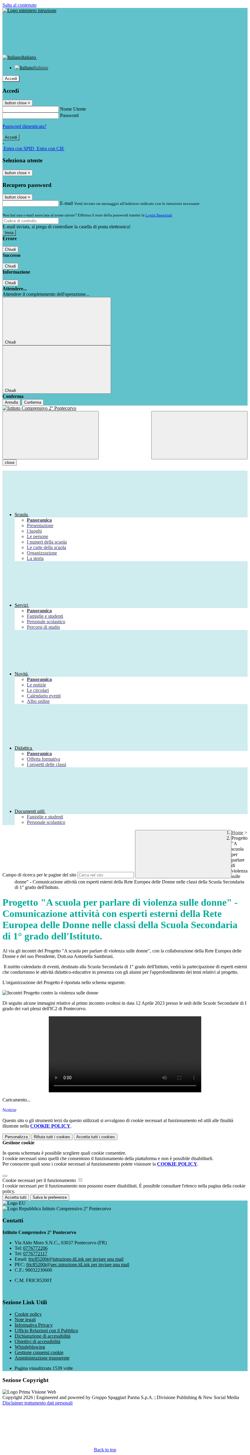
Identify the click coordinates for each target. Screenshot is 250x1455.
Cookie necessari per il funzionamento (39, 1180)
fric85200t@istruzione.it (75, 1259)
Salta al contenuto (19, 5)
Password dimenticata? (24, 126)
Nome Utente (73, 109)
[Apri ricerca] (199, 435)
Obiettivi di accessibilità (37, 1341)
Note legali (25, 1319)
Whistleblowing (30, 1347)
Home (237, 832)
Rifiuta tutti (52, 1137)
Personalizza (16, 1137)
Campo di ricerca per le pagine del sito (39, 874)
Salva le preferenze (50, 1197)
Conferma (32, 402)
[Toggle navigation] (50, 435)
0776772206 (35, 1248)
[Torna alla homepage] (125, 408)
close (9, 462)
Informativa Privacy (34, 1325)
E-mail (66, 203)
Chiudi (10, 249)
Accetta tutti (95, 1137)
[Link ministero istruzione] (29, 10)
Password (69, 115)
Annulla (11, 402)
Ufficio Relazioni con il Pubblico (46, 1330)
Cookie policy (28, 1314)
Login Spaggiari (158, 215)
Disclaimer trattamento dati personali (37, 1402)
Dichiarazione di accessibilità (42, 1336)
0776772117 (35, 1253)
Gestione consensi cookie (39, 1352)
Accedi (11, 78)
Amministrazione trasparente (42, 1357)
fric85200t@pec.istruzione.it (77, 1264)
